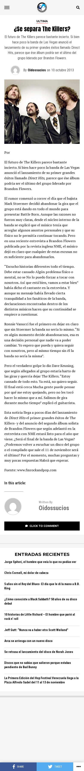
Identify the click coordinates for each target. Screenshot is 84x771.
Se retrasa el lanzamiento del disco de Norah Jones (38, 652)
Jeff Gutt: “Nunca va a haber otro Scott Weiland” (36, 630)
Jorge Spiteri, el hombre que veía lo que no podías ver (40, 562)
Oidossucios (37, 70)
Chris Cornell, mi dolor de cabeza (26, 573)
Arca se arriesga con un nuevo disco (28, 641)
